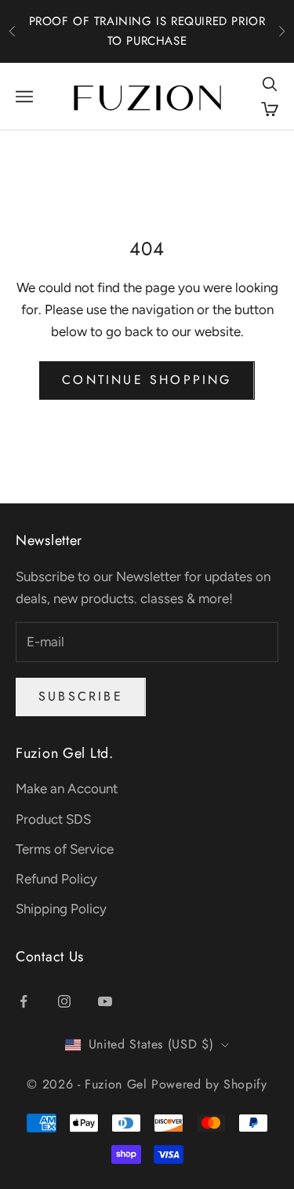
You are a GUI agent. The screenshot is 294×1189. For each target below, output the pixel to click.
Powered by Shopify (209, 1084)
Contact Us (50, 956)
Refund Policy (56, 879)
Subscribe (80, 696)
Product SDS (53, 819)
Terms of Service (65, 849)
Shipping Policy (61, 908)
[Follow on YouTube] (105, 1001)
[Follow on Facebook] (23, 1001)
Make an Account (67, 788)
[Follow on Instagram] (64, 1001)
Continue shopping (146, 380)
